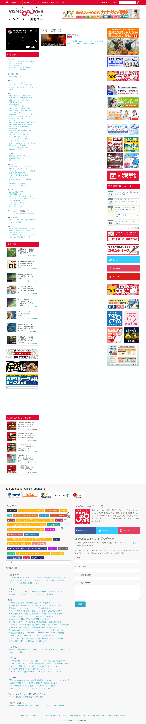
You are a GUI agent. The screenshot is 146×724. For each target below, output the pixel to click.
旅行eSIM (24, 169)
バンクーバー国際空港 (28, 171)
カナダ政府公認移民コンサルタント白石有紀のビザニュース (29, 539)
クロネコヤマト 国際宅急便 (21, 126)
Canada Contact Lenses (16, 139)
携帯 (10, 160)
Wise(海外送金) (25, 108)
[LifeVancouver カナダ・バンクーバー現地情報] (7, 1)
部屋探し (11, 220)
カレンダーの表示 (133, 228)
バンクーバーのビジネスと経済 (25, 515)
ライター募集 (51, 716)
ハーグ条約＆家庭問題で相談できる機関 (20, 124)
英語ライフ (44, 515)
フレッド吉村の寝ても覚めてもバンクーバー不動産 (26, 525)
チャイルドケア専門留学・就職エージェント (21, 198)
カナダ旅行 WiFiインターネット (18, 158)
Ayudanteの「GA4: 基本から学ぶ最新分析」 (33, 553)
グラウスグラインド (14, 171)
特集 (52, 2)
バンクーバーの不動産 (15, 222)
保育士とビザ (28, 235)
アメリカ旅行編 (26, 179)
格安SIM (11, 118)
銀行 (18, 147)
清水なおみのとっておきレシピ (19, 544)
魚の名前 (11, 87)
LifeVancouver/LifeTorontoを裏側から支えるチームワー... (26, 313)
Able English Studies (15, 534)
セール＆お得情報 (14, 558)
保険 (10, 126)
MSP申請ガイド (13, 98)
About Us (104, 2)
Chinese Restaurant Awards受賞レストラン (21, 85)
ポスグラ (27, 237)
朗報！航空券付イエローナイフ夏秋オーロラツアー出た (25, 276)
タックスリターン (20, 118)
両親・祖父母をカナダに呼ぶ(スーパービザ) (21, 229)
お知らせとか (15, 2)
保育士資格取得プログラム (16, 194)
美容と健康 (50, 529)
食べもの (23, 65)
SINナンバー (31, 130)
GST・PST (24, 147)
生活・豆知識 (30, 61)
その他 (44, 2)
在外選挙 (11, 116)
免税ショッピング (14, 108)
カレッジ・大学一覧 (14, 196)
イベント (52, 548)
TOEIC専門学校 (26, 196)
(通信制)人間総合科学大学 (16, 192)
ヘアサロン (12, 147)
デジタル (11, 520)
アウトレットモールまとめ (16, 112)
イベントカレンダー (62, 2)
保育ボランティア (14, 206)
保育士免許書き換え (14, 137)
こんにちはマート (21, 102)
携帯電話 (11, 156)
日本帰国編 (31, 213)
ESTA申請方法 (13, 167)
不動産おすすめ (37, 558)
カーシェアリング (14, 185)
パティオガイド (31, 87)
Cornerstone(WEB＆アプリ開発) (18, 200)
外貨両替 (27, 139)
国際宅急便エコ (31, 122)
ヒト (38, 2)
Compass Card (13, 133)
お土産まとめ (12, 100)
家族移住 (20, 237)
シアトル (23, 185)
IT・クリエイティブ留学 (15, 202)
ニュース (11, 553)
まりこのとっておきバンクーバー (31, 510)
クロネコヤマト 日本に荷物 (23, 116)
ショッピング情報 (14, 65)
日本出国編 (22, 213)
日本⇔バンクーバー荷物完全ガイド (19, 145)
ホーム (22, 716)
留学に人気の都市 (26, 110)
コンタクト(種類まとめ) (15, 143)
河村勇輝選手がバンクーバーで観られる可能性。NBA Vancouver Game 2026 (26, 468)
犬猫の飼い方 (26, 96)
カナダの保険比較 (14, 104)
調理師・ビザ (12, 237)
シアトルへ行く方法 (24, 167)
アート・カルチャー (58, 515)
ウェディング (12, 141)
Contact (115, 2)
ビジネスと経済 (52, 510)
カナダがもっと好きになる (16, 63)
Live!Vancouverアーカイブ (16, 76)
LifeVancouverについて (35, 716)
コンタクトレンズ (14, 120)
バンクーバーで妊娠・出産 (16, 61)
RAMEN (11, 89)
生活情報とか (27, 2)
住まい (56, 539)
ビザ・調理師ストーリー (16, 235)
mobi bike (25, 137)
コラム (63, 510)
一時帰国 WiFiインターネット (24, 156)
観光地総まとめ (13, 128)
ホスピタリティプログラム (16, 204)
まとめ (69, 37)
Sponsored (63, 548)
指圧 (22, 206)
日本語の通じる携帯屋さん (16, 149)
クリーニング (22, 141)
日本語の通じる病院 (14, 96)
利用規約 (79, 545)
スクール (59, 520)
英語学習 (28, 67)
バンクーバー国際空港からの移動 (18, 175)
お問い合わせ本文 (83, 583)
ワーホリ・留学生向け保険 (16, 106)
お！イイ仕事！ (57, 553)
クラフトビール (20, 87)
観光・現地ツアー (31, 534)
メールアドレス (82, 566)
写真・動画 (12, 510)
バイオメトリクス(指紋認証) (17, 122)
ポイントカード (23, 133)
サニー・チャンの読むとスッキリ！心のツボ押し (35, 520)
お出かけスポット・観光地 (16, 67)
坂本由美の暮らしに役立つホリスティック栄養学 (25, 529)
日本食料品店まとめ (14, 114)
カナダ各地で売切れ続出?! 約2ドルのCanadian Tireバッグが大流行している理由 (26, 435)
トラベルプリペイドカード (16, 177)
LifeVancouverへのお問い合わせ (86, 716)
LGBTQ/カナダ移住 (14, 231)
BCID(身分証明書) (14, 110)
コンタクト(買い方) (29, 143)
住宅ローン (32, 220)
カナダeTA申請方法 (14, 179)
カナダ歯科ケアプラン (24, 100)
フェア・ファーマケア (28, 114)
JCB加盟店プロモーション (27, 98)
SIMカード (32, 158)
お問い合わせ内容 (83, 575)
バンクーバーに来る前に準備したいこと (20, 69)
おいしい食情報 (39, 544)
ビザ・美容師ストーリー (28, 231)
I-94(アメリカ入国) (14, 169)
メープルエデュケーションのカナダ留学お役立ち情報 (27, 548)
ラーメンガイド (13, 83)
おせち (21, 83)
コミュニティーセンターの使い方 (18, 135)
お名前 (78, 558)
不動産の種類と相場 (21, 220)
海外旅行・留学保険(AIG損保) (17, 130)
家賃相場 (11, 102)
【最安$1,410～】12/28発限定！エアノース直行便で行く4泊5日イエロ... (26, 251)
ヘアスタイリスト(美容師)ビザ (17, 233)
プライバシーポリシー (131, 543)
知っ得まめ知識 (53, 525)
